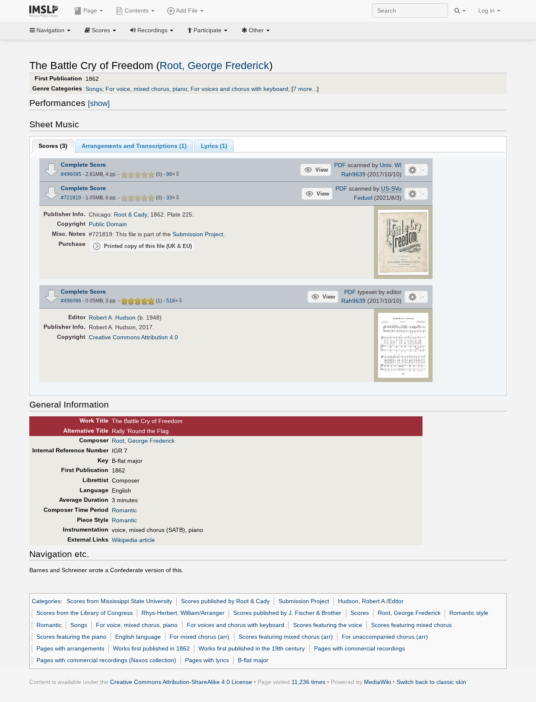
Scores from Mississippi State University (119, 601)
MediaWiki (377, 682)
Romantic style (468, 612)
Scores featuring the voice (327, 625)
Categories (46, 601)
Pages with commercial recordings (359, 648)
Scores (359, 612)
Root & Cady (130, 214)
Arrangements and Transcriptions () (134, 145)
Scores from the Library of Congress (84, 612)
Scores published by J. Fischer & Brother (287, 612)
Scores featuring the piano (71, 636)
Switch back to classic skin (431, 682)
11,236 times (308, 682)
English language (138, 636)
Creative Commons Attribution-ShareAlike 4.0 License (181, 682)
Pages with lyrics (207, 660)
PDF (340, 165)
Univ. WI (391, 165)
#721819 (71, 198)
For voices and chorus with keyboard (239, 88)
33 (169, 198)
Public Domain (108, 224)
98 (169, 174)
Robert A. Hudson (112, 317)
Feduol (363, 197)
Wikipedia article (133, 540)
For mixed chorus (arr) (199, 636)
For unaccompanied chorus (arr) (385, 636)
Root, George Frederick (214, 65)
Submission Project (198, 234)
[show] (99, 103)
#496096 (71, 301)
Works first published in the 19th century (251, 648)
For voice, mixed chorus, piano (146, 88)
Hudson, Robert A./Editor (371, 601)
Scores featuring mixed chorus (411, 625)
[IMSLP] (45, 10)
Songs (93, 88)
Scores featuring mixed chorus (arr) (286, 636)
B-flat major (253, 660)
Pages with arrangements (70, 648)
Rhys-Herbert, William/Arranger (183, 612)
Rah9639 (353, 174)
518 (170, 301)
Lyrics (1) (214, 145)
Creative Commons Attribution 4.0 (133, 337)
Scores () (53, 145)
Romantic (124, 510)
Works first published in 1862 (151, 648)
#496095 (71, 174)
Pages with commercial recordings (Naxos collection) (106, 660)
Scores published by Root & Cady (225, 601)
